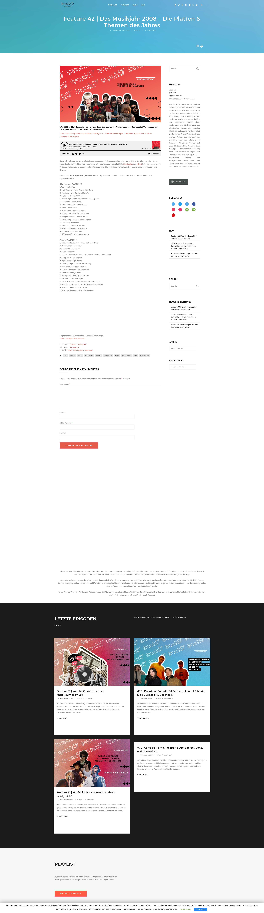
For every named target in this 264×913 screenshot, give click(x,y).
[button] (71, 894)
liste (135, 356)
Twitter (73, 344)
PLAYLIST (125, 5)
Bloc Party (89, 356)
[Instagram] (182, 5)
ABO (143, 5)
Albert (139, 164)
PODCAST (112, 5)
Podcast (126, 30)
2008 (80, 356)
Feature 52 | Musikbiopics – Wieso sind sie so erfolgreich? (184, 254)
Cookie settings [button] (185, 909)
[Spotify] (186, 5)
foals (117, 356)
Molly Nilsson (144, 356)
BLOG (135, 5)
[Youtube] (190, 5)
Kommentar (65, 384)
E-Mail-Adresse (66, 423)
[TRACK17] (67, 4)
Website (63, 433)
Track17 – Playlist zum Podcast (72, 338)
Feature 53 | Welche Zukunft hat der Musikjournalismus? (184, 237)
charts (98, 356)
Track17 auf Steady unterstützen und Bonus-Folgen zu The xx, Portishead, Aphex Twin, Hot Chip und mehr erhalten (106, 133)
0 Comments (150, 30)
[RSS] (193, 5)
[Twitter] (179, 5)
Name (62, 413)
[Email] (196, 5)
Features (117, 30)
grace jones (126, 356)
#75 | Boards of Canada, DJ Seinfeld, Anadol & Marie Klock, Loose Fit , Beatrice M (183, 246)
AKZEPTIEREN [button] (201, 909)
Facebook (88, 350)
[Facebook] (175, 5)
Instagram (82, 344)
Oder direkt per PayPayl (69, 136)
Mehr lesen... (63, 718)
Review (150, 698)
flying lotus (108, 356)
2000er (72, 356)
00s (65, 356)
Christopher (128, 164)
